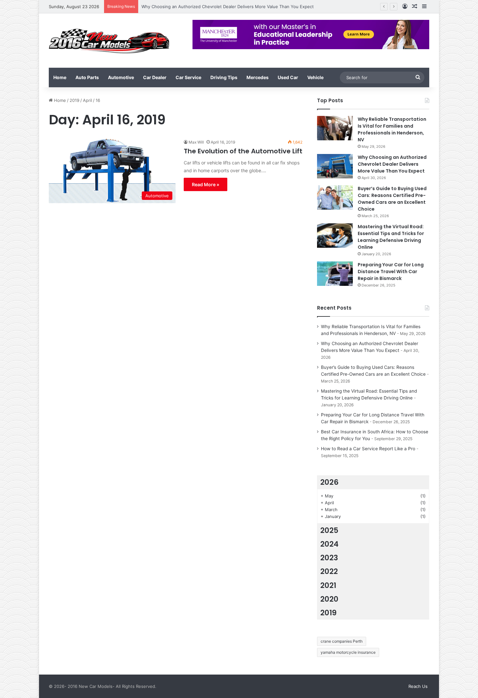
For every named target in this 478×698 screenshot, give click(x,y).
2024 (329, 544)
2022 (329, 571)
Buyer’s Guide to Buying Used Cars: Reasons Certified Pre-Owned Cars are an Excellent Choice (392, 198)
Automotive (121, 77)
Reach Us (418, 686)
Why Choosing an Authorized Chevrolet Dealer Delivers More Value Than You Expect (227, 6)
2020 (329, 599)
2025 (329, 530)
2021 (328, 585)
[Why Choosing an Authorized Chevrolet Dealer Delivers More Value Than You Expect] (335, 166)
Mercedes (257, 77)
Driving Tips (223, 77)
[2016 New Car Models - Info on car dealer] (109, 40)
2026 (329, 482)
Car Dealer (154, 77)
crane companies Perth (342, 641)
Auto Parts (87, 77)
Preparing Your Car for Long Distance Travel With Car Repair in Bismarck (391, 271)
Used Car (288, 77)
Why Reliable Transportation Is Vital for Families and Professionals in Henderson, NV (392, 129)
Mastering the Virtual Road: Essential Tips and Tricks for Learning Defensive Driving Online (391, 236)
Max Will (196, 142)
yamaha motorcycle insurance (348, 652)
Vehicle (315, 77)
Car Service (188, 77)
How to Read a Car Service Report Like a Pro (368, 448)
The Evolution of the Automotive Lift (243, 151)
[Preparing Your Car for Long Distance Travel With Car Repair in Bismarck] (335, 273)
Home (59, 77)
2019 (74, 100)
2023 (329, 557)
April (87, 100)
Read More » (205, 184)
